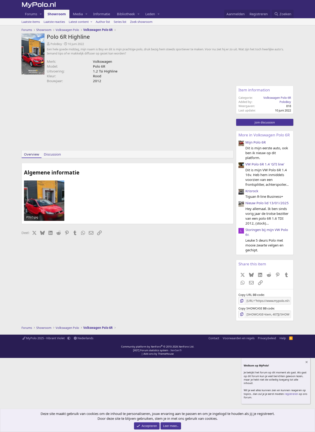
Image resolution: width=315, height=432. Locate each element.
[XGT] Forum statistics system (157, 350)
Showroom (57, 14)
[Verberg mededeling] (306, 362)
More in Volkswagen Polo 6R (264, 135)
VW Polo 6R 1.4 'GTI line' (264, 164)
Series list (120, 22)
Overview (31, 154)
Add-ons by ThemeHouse (158, 353)
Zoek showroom (141, 22)
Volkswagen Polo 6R (277, 98)
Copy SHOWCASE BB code (256, 308)
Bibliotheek (126, 14)
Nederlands (85, 338)
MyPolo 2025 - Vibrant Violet (45, 338)
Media (78, 14)
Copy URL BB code (251, 295)
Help (282, 338)
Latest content (79, 22)
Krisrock (251, 191)
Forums (31, 14)
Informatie (101, 14)
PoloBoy (56, 44)
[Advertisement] (127, 118)
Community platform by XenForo (157, 346)
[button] (41, 14)
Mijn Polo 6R (255, 142)
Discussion (52, 154)
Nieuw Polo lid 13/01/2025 (267, 203)
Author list (103, 22)
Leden (150, 14)
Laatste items (30, 22)
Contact (213, 338)
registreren (291, 394)
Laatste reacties (54, 22)
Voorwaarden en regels (239, 338)
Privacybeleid (267, 338)
